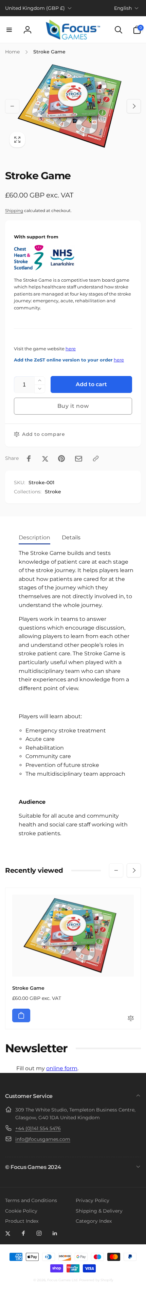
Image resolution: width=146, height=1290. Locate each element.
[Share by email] (78, 458)
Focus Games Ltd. (62, 1280)
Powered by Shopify (96, 1280)
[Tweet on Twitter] (45, 458)
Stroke (53, 492)
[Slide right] (134, 106)
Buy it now (73, 406)
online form (61, 1068)
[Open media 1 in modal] (73, 106)
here (71, 348)
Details (71, 537)
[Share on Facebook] (28, 458)
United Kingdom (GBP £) (35, 8)
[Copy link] (95, 458)
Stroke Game (28, 988)
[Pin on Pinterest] (61, 458)
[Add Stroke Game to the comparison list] (131, 1018)
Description (34, 537)
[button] (9, 29)
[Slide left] (12, 106)
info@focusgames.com (42, 1139)
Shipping (14, 210)
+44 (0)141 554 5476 (38, 1128)
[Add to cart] (21, 1015)
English (123, 8)
